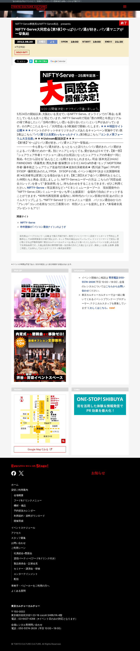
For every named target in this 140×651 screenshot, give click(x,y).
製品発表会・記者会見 (26, 563)
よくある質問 (18, 590)
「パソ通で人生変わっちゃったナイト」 (56, 134)
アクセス (16, 532)
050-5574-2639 (27, 628)
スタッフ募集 (18, 537)
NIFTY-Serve (35, 187)
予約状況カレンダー (24, 510)
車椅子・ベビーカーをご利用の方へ (30, 585)
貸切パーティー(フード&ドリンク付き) (34, 558)
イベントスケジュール (23, 527)
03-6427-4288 (26, 618)
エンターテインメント (26, 573)
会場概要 (18, 495)
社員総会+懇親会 (23, 553)
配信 (16, 578)
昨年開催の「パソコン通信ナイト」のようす (43, 226)
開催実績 (18, 520)
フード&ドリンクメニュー (28, 500)
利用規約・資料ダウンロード (29, 515)
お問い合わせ (18, 543)
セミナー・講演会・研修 (27, 568)
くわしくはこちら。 (98, 307)
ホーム (14, 484)
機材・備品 (20, 505)
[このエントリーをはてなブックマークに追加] (31, 61)
